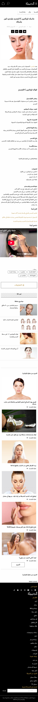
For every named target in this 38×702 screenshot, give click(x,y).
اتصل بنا (34, 663)
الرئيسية (36, 12)
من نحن (35, 660)
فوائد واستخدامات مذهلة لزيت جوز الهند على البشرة (21, 435)
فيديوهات (34, 650)
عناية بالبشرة (22, 12)
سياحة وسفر (33, 639)
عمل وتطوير (33, 643)
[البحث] (8, 3)
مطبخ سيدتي (33, 680)
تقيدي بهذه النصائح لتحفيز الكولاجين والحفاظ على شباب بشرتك (20, 403)
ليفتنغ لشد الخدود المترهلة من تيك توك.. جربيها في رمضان (19, 496)
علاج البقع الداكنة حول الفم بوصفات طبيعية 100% (21, 527)
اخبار (35, 636)
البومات (35, 653)
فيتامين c (22, 272)
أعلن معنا (34, 670)
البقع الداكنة (33, 275)
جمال (29, 12)
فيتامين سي (23, 275)
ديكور (35, 646)
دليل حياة (34, 612)
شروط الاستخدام (32, 667)
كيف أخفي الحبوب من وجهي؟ (27, 558)
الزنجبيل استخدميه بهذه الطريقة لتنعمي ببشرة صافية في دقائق (19, 217)
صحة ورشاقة (33, 608)
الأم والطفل (34, 622)
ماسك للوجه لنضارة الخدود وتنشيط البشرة (25, 221)
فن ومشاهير (33, 619)
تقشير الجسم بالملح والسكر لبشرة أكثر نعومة (24, 213)
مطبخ (35, 615)
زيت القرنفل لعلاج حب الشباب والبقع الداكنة (23, 465)
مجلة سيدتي (33, 677)
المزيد (18, 564)
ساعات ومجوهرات (32, 632)
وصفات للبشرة (12, 272)
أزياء (36, 601)
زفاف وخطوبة (33, 626)
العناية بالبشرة (32, 272)
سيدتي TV (34, 684)
